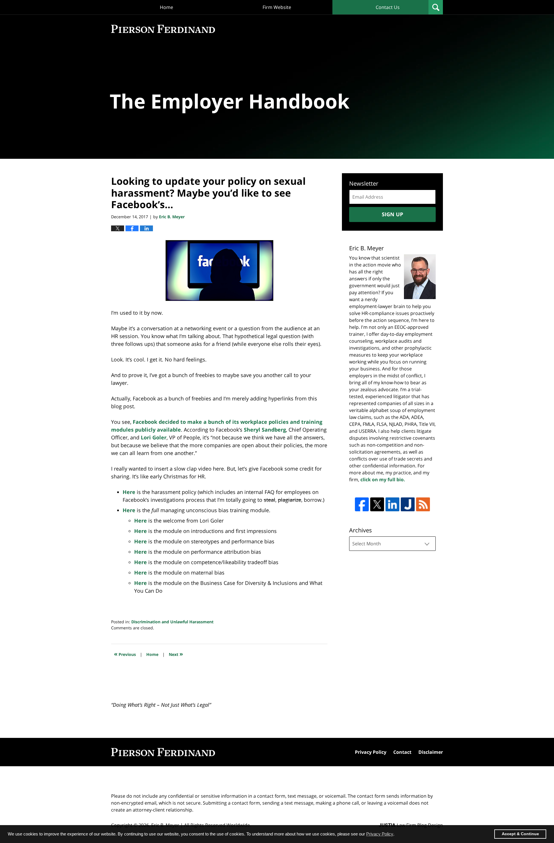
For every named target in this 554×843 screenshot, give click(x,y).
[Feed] (423, 504)
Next (176, 654)
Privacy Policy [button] (379, 833)
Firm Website (277, 7)
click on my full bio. (382, 479)
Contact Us (388, 7)
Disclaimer (430, 752)
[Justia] (408, 504)
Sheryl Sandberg (265, 429)
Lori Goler (153, 437)
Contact (402, 752)
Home (166, 7)
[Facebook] (362, 504)
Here (129, 491)
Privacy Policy (370, 752)
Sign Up (392, 214)
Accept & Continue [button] (520, 834)
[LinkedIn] (392, 504)
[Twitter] (377, 504)
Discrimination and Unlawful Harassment (172, 621)
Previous (125, 654)
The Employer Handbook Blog (163, 29)
